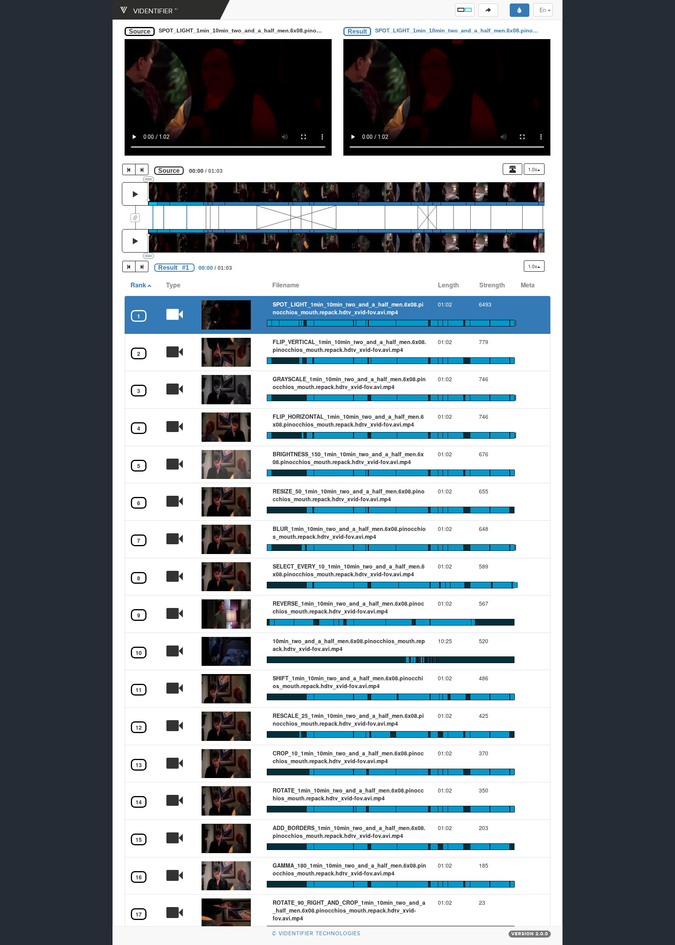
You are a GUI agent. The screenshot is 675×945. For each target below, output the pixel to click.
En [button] (543, 10)
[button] (465, 9)
